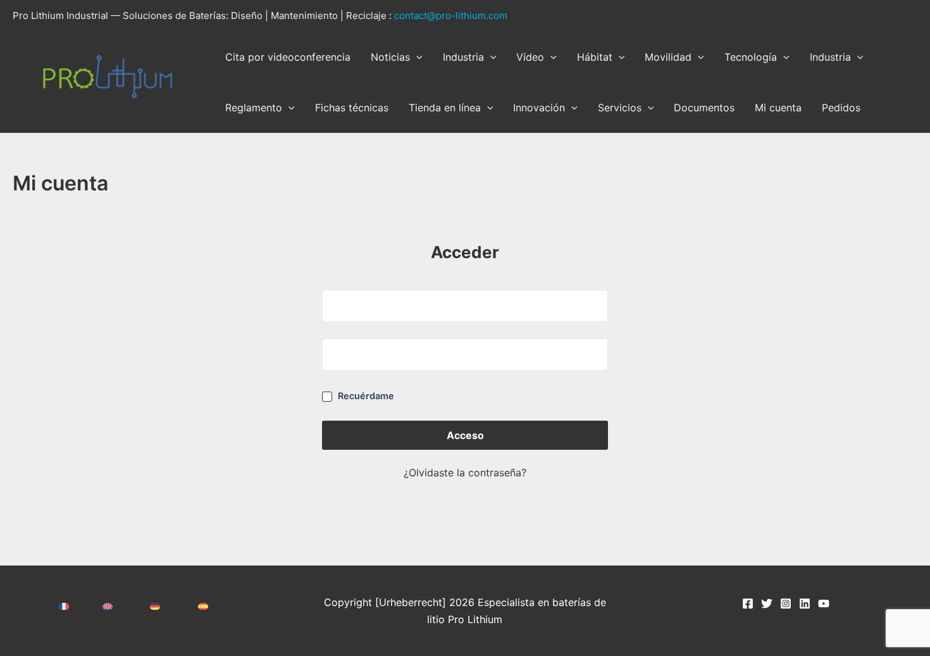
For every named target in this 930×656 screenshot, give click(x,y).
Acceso (465, 435)
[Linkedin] (804, 603)
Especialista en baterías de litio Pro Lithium (96, 115)
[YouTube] (823, 603)
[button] (416, 57)
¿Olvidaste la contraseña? (465, 472)
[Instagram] (785, 603)
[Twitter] (766, 603)
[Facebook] (747, 603)
